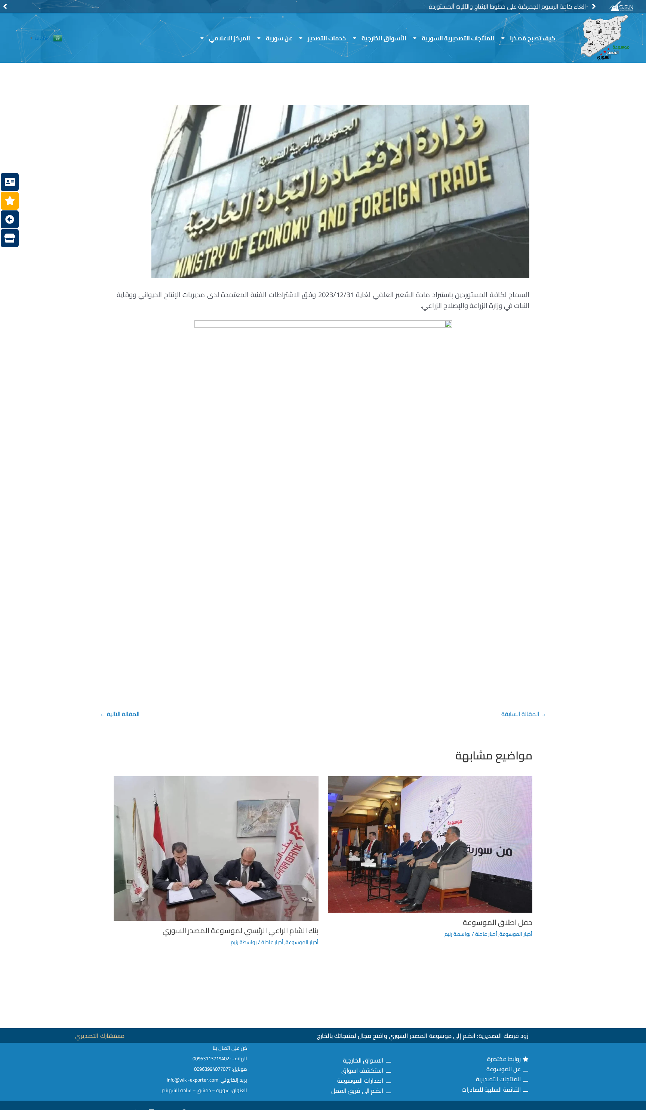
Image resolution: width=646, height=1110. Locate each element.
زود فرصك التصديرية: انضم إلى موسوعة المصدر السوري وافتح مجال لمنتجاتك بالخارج (422, 1035)
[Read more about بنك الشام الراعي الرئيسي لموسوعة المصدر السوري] (216, 848)
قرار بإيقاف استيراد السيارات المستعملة (538, 6)
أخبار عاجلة (486, 934)
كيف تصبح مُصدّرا (533, 38)
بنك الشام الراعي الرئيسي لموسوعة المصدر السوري (241, 930)
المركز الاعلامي (229, 38)
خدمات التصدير (327, 38)
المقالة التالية (119, 714)
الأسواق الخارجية (384, 38)
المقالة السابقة (524, 714)
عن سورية (279, 38)
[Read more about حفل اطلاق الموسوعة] (430, 843)
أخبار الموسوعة (515, 934)
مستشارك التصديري (99, 1035)
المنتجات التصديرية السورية (458, 38)
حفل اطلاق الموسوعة (497, 922)
